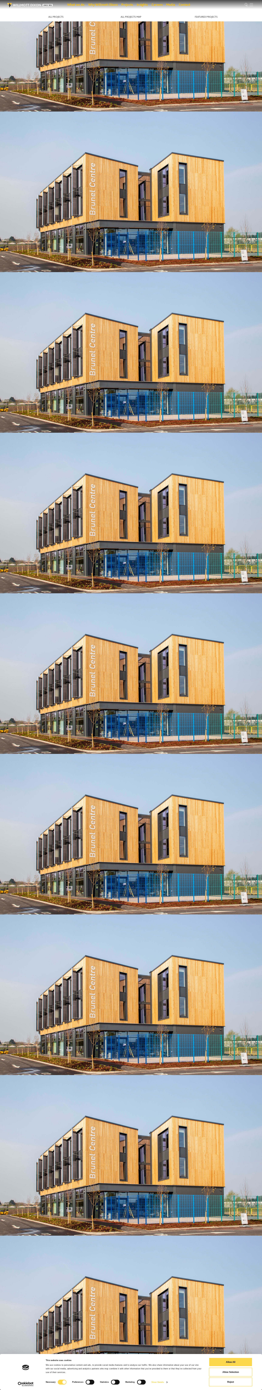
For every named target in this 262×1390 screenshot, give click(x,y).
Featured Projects (206, 16)
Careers (157, 5)
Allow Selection (230, 1372)
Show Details (157, 1382)
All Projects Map (131, 16)
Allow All (230, 1362)
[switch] (90, 1382)
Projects (127, 5)
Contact (184, 5)
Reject (230, 1382)
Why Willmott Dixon (103, 5)
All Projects (56, 16)
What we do (75, 5)
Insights (142, 5)
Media (170, 5)
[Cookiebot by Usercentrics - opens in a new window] (25, 1384)
